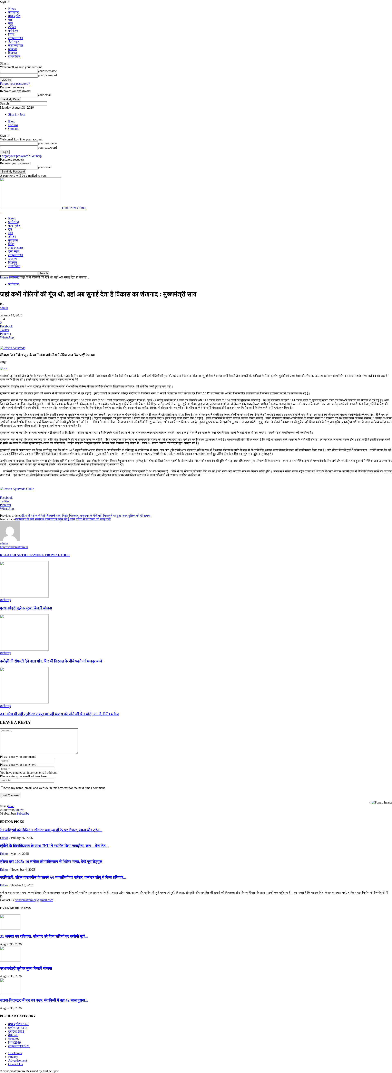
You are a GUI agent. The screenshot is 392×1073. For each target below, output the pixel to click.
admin (4, 308)
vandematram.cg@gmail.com (34, 900)
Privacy (13, 1057)
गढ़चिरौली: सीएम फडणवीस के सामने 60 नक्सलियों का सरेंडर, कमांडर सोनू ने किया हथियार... (63, 877)
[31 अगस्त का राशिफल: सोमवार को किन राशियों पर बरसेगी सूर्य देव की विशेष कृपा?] (10, 928)
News (12, 8)
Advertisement (17, 1060)
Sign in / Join (16, 114)
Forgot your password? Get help (21, 156)
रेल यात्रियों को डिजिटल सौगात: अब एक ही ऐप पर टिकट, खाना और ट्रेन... (51, 830)
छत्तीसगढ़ (13, 12)
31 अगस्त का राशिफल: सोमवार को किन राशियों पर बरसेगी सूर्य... (44, 936)
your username (47, 71)
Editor (4, 838)
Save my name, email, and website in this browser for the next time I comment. (55, 788)
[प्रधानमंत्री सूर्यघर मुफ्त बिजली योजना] (24, 596)
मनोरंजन (13, 30)
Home (4, 277)
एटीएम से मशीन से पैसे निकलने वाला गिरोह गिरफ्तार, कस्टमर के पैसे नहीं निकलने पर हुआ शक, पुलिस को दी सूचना (85, 515)
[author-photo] (10, 539)
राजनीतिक (14, 56)
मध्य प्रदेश (14, 16)
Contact (13, 128)
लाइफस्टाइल (15, 38)
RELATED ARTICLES (17, 555)
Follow (19, 809)
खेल (10, 23)
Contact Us (15, 1064)
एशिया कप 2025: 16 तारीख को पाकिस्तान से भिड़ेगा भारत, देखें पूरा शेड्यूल (51, 861)
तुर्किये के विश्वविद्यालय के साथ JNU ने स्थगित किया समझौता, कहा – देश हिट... (54, 846)
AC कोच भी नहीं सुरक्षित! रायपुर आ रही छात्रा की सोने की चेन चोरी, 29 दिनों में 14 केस (59, 714)
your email (44, 95)
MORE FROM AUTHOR (52, 555)
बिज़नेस (12, 53)
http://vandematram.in (14, 547)
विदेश (11, 34)
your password (47, 75)
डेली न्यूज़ (13, 41)
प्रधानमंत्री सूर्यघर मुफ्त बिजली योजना (26, 608)
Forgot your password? (15, 83)
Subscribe (23, 813)
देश (10, 19)
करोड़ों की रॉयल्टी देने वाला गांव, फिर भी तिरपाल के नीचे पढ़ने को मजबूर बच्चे (51, 661)
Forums (13, 125)
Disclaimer (15, 1053)
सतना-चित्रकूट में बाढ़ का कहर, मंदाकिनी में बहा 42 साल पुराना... (44, 1000)
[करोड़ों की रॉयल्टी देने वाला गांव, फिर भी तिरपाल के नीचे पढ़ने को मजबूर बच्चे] (24, 649)
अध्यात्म (12, 49)
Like (11, 806)
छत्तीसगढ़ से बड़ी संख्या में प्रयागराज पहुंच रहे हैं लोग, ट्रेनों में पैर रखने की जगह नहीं (63, 519)
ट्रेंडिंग (12, 27)
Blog (11, 121)
